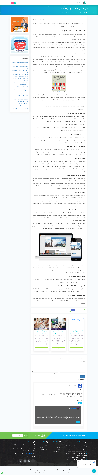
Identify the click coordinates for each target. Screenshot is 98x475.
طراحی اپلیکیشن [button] (58, 3)
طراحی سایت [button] (65, 3)
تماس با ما (58, 449)
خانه (84, 13)
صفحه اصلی (71, 3)
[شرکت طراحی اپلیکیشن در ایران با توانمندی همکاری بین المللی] (76, 324)
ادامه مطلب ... (76, 349)
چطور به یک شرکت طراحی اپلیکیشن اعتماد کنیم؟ (76, 451)
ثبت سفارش (45, 472)
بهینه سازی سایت (44, 449)
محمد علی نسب (73, 408)
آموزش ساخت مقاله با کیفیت (22, 103)
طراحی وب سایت (60, 91)
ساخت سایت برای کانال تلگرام (22, 93)
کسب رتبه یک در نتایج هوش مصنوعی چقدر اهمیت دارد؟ (75, 457)
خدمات (64, 472)
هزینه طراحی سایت (56, 451)
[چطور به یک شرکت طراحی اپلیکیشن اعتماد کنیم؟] (41, 324)
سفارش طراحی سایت (43, 447)
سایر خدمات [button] (51, 3)
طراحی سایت (45, 445)
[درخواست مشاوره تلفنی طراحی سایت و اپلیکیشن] (15, 3)
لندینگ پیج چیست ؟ (24, 106)
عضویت (25, 435)
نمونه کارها (41, 3)
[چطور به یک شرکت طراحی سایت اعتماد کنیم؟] (58, 324)
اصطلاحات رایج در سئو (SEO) (22, 101)
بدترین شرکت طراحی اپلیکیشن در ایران (20, 86)
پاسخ (79, 403)
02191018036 (63, 435)
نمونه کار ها (58, 472)
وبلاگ (45, 3)
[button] (12, 3)
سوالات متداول (37, 472)
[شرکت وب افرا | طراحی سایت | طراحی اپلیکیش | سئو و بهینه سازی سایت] (81, 2)
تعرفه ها (51, 472)
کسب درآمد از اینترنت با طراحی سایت (21, 99)
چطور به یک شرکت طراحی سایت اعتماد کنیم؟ (77, 449)
